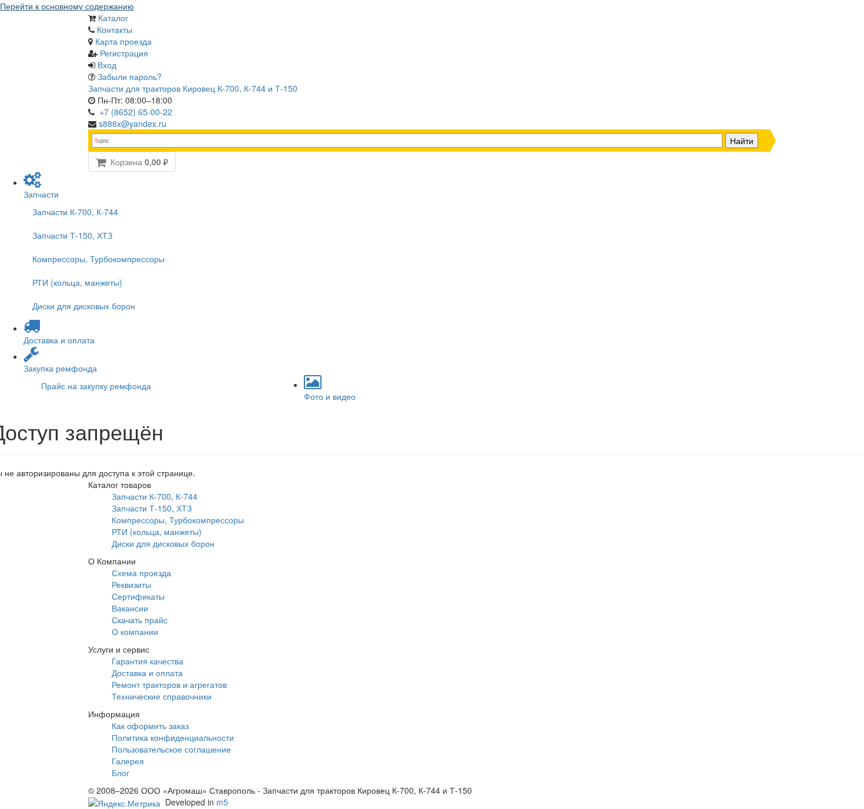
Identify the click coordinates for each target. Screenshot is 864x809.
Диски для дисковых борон (83, 306)
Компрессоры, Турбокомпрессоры (98, 259)
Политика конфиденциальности (173, 737)
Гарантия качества (147, 661)
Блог (120, 772)
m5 (222, 802)
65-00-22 (135, 112)
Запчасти (41, 194)
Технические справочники (162, 696)
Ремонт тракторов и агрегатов (169, 684)
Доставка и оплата (59, 340)
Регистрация (124, 53)
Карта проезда (123, 41)
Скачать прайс (140, 620)
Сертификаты (138, 596)
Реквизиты (131, 584)
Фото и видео (330, 396)
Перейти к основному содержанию (67, 6)
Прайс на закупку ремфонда (96, 386)
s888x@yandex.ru (132, 123)
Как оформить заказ (150, 725)
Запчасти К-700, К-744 (75, 212)
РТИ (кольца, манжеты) (77, 282)
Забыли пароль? (130, 76)
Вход (107, 65)
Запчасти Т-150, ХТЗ (72, 235)
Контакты (114, 29)
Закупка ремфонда (60, 368)
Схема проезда (141, 573)
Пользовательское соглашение (171, 749)
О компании (135, 631)
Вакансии (130, 608)
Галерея (128, 761)
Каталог (113, 18)
